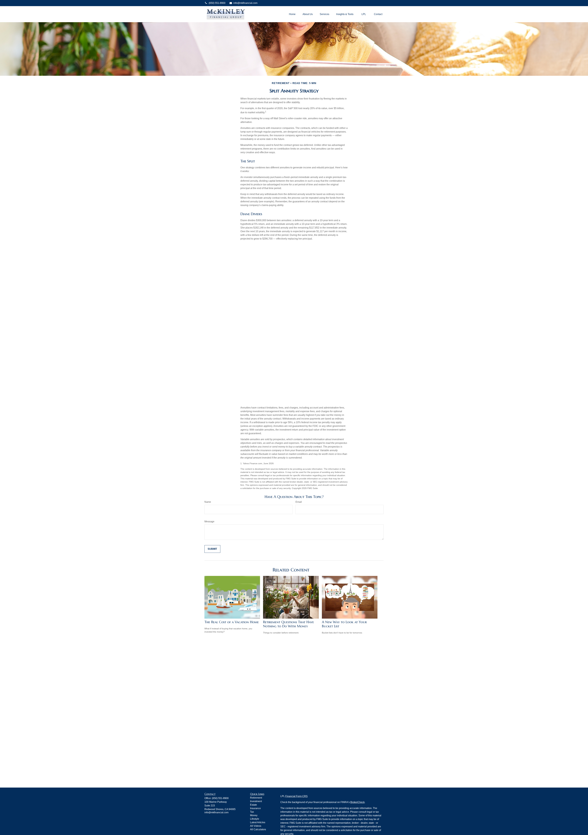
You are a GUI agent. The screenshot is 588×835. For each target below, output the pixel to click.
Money (253, 815)
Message (209, 521)
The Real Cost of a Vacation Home (231, 622)
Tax (252, 812)
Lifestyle (254, 819)
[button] (292, 14)
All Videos (255, 826)
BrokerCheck (357, 802)
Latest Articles (257, 822)
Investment (256, 801)
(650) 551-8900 (217, 3)
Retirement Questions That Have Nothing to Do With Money (288, 624)
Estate (253, 804)
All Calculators (258, 829)
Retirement (256, 797)
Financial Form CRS (296, 796)
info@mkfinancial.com (245, 3)
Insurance (255, 808)
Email (299, 502)
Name (207, 502)
